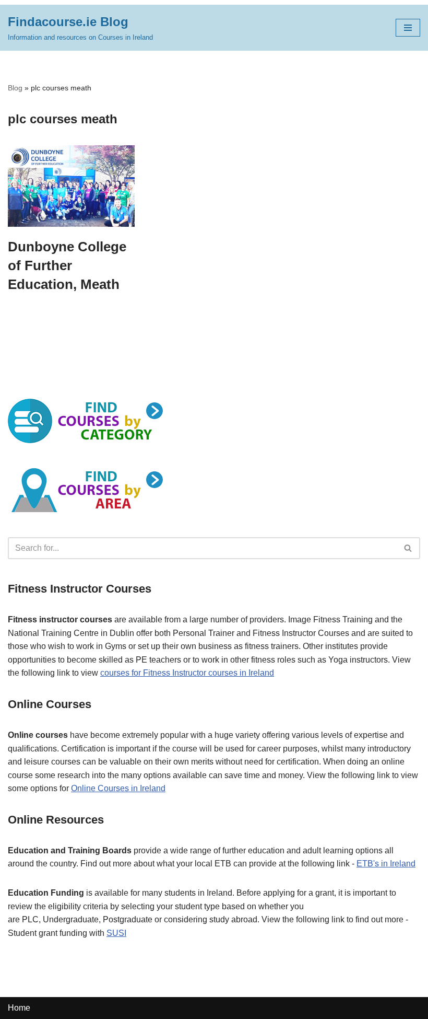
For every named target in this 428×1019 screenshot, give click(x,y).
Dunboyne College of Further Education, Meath (67, 266)
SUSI (116, 933)
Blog (15, 88)
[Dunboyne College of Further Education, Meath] (71, 186)
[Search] (408, 548)
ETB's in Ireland (385, 863)
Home (19, 1007)
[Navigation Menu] (408, 28)
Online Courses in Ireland (118, 788)
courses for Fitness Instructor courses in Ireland (187, 672)
